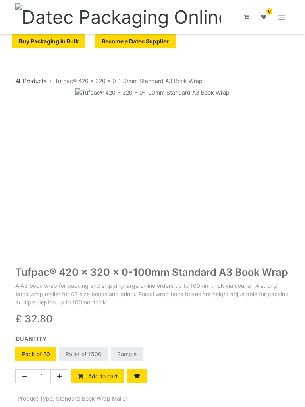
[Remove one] (24, 376)
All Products (30, 81)
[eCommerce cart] (246, 17)
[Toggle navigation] (282, 17)
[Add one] (59, 376)
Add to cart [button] (102, 376)
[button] (137, 376)
